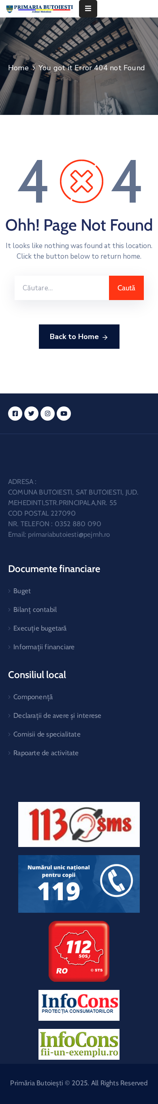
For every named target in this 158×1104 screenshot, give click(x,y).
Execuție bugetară (39, 628)
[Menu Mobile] (88, 8)
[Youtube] (64, 413)
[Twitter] (31, 413)
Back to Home (74, 336)
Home (18, 68)
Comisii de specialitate (47, 734)
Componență (33, 697)
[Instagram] (48, 413)
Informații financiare (44, 647)
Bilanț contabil (35, 609)
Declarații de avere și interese (57, 715)
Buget (22, 591)
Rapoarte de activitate (46, 753)
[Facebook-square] (15, 413)
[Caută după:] (62, 288)
